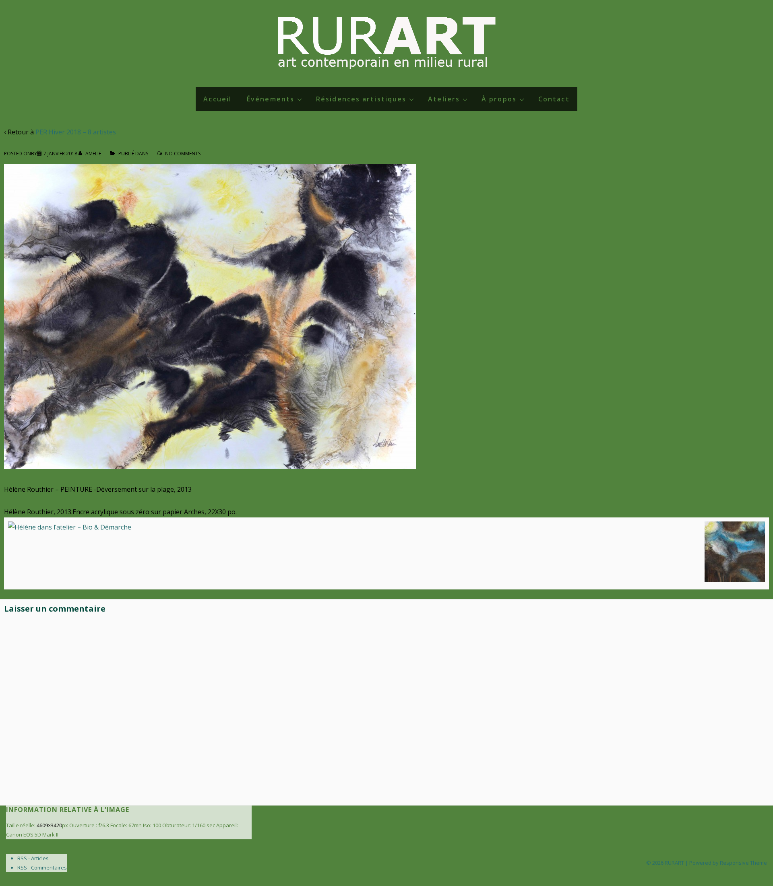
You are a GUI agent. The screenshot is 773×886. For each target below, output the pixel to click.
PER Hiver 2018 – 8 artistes (75, 132)
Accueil (217, 99)
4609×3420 (49, 825)
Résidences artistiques (361, 99)
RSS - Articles (33, 858)
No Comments (182, 153)
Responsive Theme (743, 862)
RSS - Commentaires (42, 867)
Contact (554, 99)
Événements (270, 99)
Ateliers (444, 99)
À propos (499, 99)
